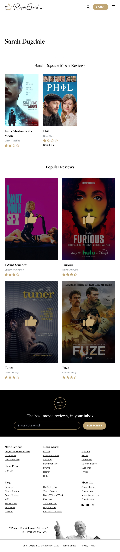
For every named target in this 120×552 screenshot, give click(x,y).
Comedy (47, 459)
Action (46, 451)
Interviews (10, 507)
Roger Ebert (49, 507)
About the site (89, 487)
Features (47, 499)
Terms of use (69, 545)
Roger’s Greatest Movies (17, 451)
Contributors (88, 499)
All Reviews (10, 455)
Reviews (9, 487)
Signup (100, 6)
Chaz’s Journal (12, 491)
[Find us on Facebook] (83, 505)
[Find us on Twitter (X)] (93, 505)
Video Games (50, 491)
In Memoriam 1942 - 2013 (35, 532)
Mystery (86, 451)
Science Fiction (89, 463)
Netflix (85, 455)
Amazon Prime (51, 455)
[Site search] (88, 6)
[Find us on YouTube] (88, 505)
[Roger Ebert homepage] (24, 7)
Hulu (45, 476)
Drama (46, 468)
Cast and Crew (12, 459)
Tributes (9, 511)
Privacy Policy (88, 545)
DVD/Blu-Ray (50, 487)
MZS (7, 499)
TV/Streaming (50, 503)
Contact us (87, 491)
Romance (87, 459)
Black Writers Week (53, 495)
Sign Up (9, 470)
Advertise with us (90, 495)
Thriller (85, 472)
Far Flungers (11, 503)
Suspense (86, 468)
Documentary (50, 463)
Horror (46, 472)
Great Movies (11, 495)
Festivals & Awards (52, 511)
